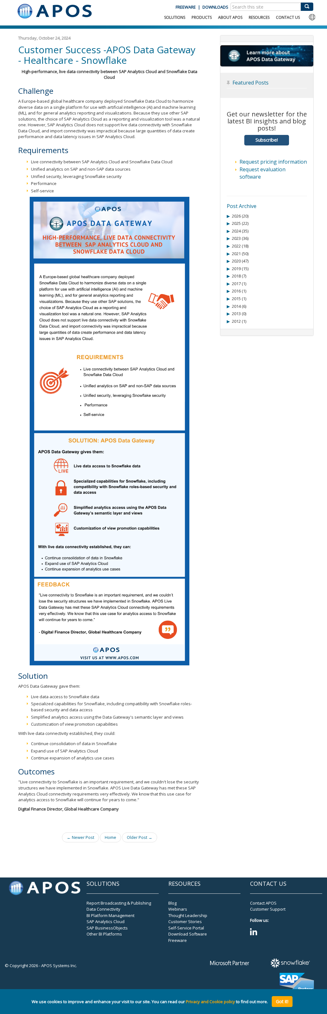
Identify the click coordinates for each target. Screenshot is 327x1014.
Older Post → (139, 837)
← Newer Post (80, 837)
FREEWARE (186, 7)
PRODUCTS (202, 17)
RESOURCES (259, 17)
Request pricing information (273, 161)
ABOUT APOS (230, 17)
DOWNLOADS (215, 7)
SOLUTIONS (174, 17)
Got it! (282, 1001)
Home (110, 837)
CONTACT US (288, 17)
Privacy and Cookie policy (210, 1001)
